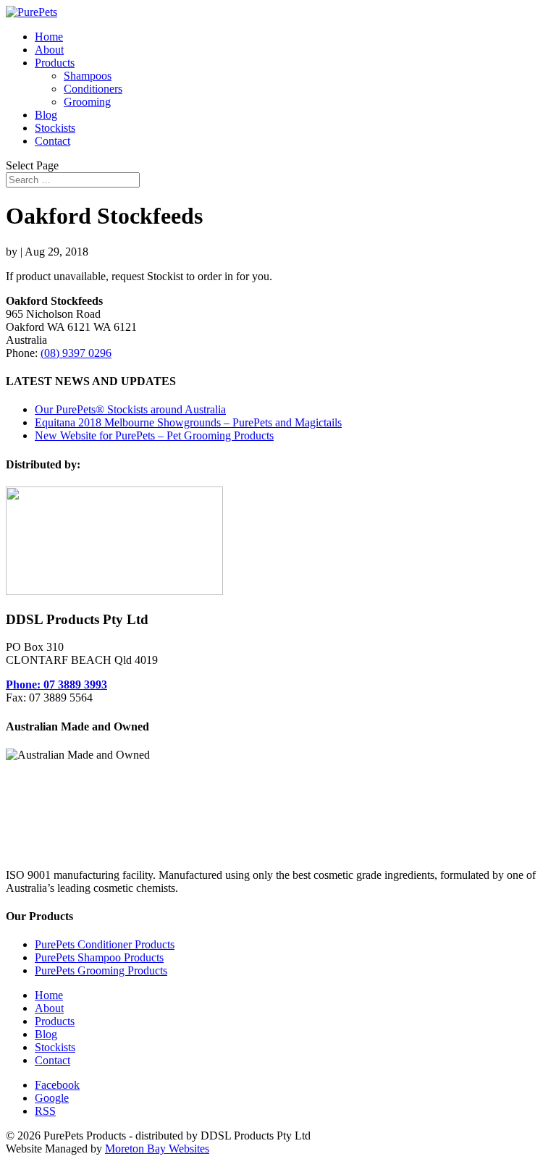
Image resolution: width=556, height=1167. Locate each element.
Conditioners (93, 89)
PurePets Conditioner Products (104, 944)
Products (55, 62)
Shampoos (87, 75)
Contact (52, 141)
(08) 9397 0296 (76, 353)
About (49, 49)
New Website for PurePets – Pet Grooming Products (154, 435)
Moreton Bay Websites (157, 1148)
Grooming (87, 102)
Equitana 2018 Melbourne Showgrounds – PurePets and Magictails (188, 422)
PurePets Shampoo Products (99, 957)
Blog (46, 115)
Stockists (55, 128)
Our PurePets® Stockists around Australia (130, 409)
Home (49, 36)
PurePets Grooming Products (101, 970)
